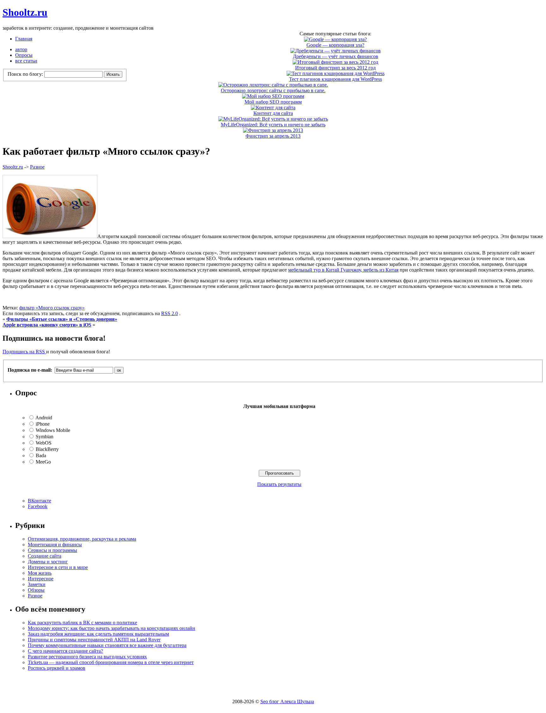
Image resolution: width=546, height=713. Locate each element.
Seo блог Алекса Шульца (287, 701)
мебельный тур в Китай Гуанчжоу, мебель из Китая (343, 270)
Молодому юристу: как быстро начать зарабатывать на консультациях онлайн (111, 628)
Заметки (37, 584)
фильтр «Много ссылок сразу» (52, 307)
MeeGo (43, 461)
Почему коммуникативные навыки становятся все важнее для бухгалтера (107, 645)
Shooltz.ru (25, 12)
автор (21, 49)
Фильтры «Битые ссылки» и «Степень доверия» (61, 319)
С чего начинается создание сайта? (65, 651)
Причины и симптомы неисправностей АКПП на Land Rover (94, 639)
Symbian (44, 436)
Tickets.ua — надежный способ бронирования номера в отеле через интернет (111, 662)
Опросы (24, 55)
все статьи (26, 60)
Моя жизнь (40, 573)
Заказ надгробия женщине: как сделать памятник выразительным (98, 634)
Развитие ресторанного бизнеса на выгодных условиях (87, 656)
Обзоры (36, 590)
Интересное (40, 578)
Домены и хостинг (48, 561)
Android (43, 417)
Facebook (37, 506)
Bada (41, 455)
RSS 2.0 (169, 313)
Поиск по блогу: (26, 74)
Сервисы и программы (52, 550)
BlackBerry (47, 449)
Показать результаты (279, 484)
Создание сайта (44, 556)
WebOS (44, 443)
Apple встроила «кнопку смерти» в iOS (47, 324)
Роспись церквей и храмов (56, 668)
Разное (37, 167)
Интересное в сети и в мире (58, 567)
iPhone (43, 424)
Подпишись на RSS (24, 351)
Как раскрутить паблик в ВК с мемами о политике (82, 622)
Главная (23, 38)
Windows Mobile (53, 430)
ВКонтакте (39, 500)
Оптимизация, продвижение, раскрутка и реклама (82, 539)
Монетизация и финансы (55, 544)
